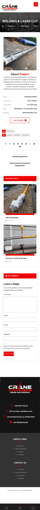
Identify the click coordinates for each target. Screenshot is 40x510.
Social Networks (21, 472)
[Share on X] (9, 144)
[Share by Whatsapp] (30, 144)
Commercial (10, 131)
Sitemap (21, 478)
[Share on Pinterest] (14, 144)
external (9, 135)
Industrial (10, 221)
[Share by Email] (20, 146)
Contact (21, 469)
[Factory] (3, 26)
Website (7, 334)
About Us (21, 446)
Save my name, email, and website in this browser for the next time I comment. (18, 347)
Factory (10, 261)
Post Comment (9, 354)
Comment (8, 294)
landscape (17, 135)
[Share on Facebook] (5, 144)
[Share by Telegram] (34, 144)
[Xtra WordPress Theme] (10, 6)
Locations (21, 475)
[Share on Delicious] (22, 144)
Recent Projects (21, 449)
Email (6, 325)
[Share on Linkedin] (26, 144)
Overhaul (21, 455)
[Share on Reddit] (18, 144)
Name (6, 315)
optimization (25, 135)
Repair (21, 452)
